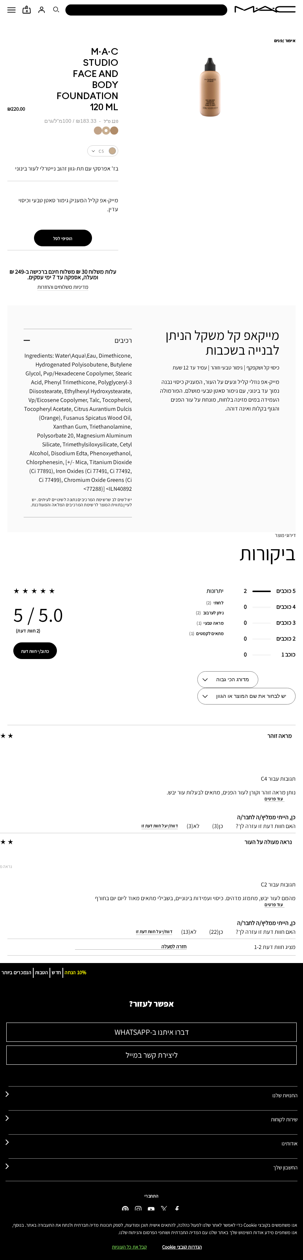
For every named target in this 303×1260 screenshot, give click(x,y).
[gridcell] (114, 130)
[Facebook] (177, 1208)
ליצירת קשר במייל (152, 1055)
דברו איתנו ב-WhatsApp (152, 1032)
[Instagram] (138, 1208)
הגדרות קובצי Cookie (182, 1247)
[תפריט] (11, 10)
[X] (164, 1208)
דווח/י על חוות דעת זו (160, 825)
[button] (11, 10)
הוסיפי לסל (63, 238)
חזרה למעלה (174, 946)
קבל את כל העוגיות (129, 1247)
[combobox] (62, 150)
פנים (278, 40)
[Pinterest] (125, 1208)
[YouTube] (151, 1208)
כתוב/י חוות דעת (35, 651)
